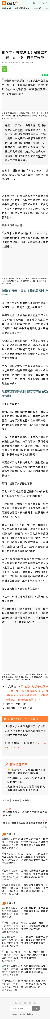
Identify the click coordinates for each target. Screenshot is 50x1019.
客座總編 (6, 8)
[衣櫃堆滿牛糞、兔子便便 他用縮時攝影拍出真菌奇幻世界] (11, 913)
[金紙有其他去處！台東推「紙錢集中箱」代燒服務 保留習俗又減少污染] (11, 875)
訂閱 (36, 1008)
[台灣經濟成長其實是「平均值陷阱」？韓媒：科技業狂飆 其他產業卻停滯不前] (11, 890)
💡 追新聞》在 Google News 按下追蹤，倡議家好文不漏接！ (26, 771)
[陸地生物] (4, 70)
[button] (47, 3)
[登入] (43, 3)
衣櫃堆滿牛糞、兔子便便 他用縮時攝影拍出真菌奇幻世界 (34, 911)
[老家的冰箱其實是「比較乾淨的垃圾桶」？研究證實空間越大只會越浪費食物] (11, 844)
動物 (7, 800)
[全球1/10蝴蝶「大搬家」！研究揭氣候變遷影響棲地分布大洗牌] (11, 927)
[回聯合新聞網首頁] (4, 3)
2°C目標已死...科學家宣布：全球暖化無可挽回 (26, 779)
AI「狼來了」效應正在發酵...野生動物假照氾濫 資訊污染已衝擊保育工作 (34, 856)
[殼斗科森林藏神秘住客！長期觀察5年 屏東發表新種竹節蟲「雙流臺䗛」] (11, 971)
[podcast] (38, 3)
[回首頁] (10, 3)
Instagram (15, 747)
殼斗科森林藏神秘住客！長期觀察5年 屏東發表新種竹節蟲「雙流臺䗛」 (34, 969)
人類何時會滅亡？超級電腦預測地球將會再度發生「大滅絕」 (26, 788)
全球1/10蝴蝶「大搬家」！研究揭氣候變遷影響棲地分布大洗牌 (34, 925)
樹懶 (27, 800)
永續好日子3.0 (21, 8)
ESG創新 (36, 8)
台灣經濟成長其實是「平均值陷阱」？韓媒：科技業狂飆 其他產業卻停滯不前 (34, 888)
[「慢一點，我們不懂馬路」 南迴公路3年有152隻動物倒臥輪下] (11, 956)
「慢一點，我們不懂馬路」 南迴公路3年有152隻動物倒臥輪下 (34, 954)
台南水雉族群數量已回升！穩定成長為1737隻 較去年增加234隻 (33, 983)
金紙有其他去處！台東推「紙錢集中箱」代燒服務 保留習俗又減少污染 (34, 873)
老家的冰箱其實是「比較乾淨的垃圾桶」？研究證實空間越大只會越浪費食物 (34, 842)
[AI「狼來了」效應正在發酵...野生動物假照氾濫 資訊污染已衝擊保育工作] (11, 858)
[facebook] (34, 3)
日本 (17, 800)
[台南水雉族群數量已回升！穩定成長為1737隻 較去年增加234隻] (11, 985)
